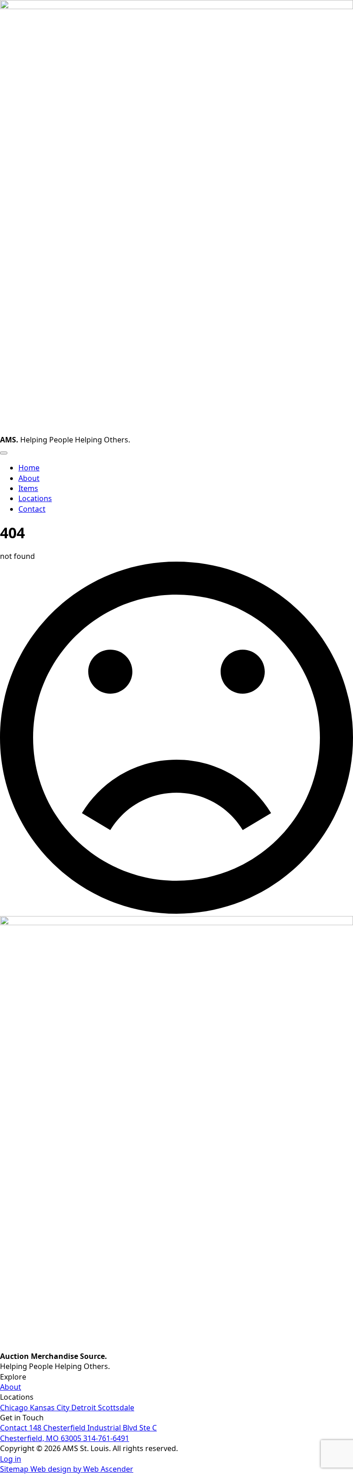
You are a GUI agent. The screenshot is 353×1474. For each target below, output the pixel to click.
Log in (10, 1459)
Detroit (84, 1407)
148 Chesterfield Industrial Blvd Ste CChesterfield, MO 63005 (78, 1433)
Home (29, 468)
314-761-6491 (106, 1438)
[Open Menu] (3, 453)
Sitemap (15, 1469)
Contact (14, 1428)
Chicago (15, 1407)
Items (28, 488)
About (29, 478)
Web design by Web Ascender (81, 1469)
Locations (35, 498)
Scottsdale (116, 1407)
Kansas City (50, 1407)
